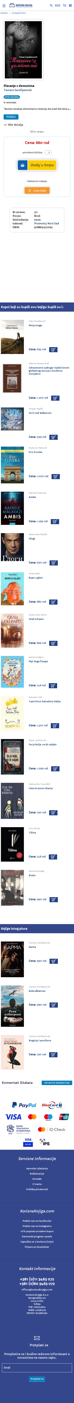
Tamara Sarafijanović (18, 90)
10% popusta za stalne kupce (37, 1231)
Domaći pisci (19, 13)
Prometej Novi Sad (46, 223)
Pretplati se (37, 1379)
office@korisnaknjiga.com (37, 1289)
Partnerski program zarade (37, 1236)
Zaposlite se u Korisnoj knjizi (37, 1241)
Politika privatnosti (37, 1189)
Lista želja (39, 190)
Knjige (4, 13)
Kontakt (37, 1178)
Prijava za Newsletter (37, 1246)
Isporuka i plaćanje (37, 1168)
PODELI (11, 116)
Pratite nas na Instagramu (37, 1226)
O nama (37, 1184)
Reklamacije (37, 1173)
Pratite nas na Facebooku (37, 1220)
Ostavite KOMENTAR (57, 1083)
